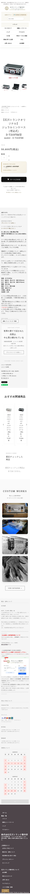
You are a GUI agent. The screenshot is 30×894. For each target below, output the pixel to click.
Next (25, 87)
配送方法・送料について (8, 852)
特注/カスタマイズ (7, 876)
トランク (4, 818)
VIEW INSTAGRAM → (15, 588)
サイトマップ (5, 863)
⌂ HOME (5, 890)
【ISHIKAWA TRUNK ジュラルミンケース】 (10, 106)
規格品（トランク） (5, 110)
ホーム (5, 812)
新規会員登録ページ (6, 644)
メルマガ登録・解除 (7, 887)
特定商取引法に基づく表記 (9, 855)
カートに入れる (15, 179)
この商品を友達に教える (7, 373)
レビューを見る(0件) (6, 364)
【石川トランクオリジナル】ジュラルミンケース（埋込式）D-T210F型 (9, 427)
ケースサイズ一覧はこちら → (8, 228)
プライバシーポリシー (8, 859)
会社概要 (4, 872)
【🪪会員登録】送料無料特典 (19, 14)
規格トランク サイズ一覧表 (10, 321)
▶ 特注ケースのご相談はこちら (13, 192)
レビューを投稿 (5, 367)
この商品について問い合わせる (8, 376)
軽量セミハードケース (8, 822)
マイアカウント (6, 883)
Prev (2, 87)
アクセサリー (5, 829)
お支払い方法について (8, 848)
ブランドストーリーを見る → (8, 223)
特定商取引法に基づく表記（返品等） (10, 371)
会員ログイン (8, 15)
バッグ (4, 826)
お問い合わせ (5, 879)
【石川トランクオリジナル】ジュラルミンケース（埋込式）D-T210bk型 (21, 427)
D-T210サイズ (14, 112)
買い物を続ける (5, 378)
